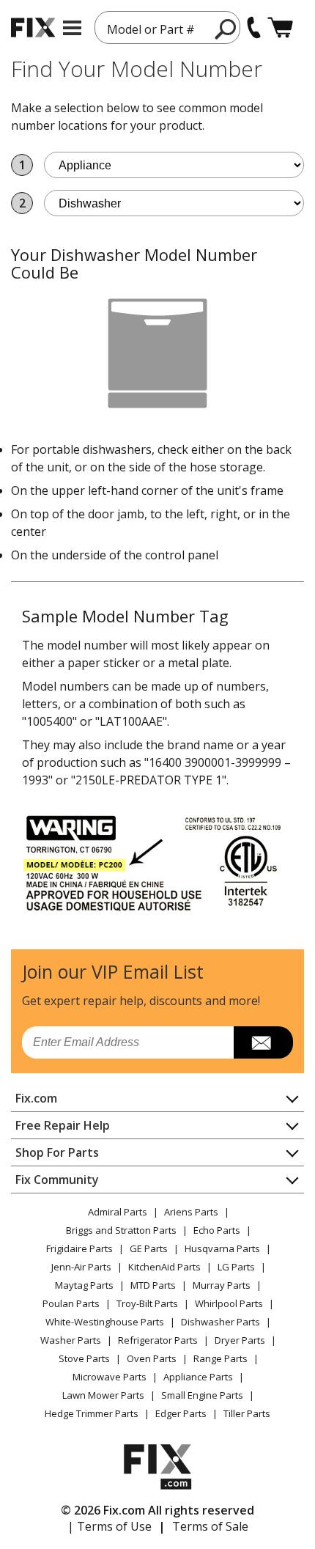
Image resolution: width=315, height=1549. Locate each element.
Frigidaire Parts (79, 1248)
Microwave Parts (110, 1376)
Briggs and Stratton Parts (121, 1230)
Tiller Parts (246, 1413)
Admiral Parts (117, 1211)
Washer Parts (70, 1340)
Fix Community (57, 1179)
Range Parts (220, 1358)
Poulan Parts (71, 1303)
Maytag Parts (84, 1285)
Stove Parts (84, 1358)
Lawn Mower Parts (103, 1395)
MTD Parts (153, 1285)
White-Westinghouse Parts (104, 1321)
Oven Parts (152, 1358)
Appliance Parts (198, 1376)
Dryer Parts (240, 1340)
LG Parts (236, 1266)
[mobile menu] (72, 28)
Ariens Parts (191, 1211)
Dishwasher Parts (220, 1321)
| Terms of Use (109, 1526)
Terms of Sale (210, 1526)
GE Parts (149, 1248)
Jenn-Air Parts (81, 1266)
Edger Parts (181, 1413)
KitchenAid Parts (164, 1266)
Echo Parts (216, 1230)
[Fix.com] (33, 27)
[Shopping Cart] (280, 27)
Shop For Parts (57, 1152)
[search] (226, 29)
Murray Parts (222, 1285)
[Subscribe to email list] (263, 1042)
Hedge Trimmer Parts (91, 1413)
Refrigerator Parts (158, 1340)
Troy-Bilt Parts (147, 1303)
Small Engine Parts (202, 1395)
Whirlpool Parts (229, 1303)
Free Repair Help (62, 1125)
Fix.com (36, 1098)
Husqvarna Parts (222, 1248)
